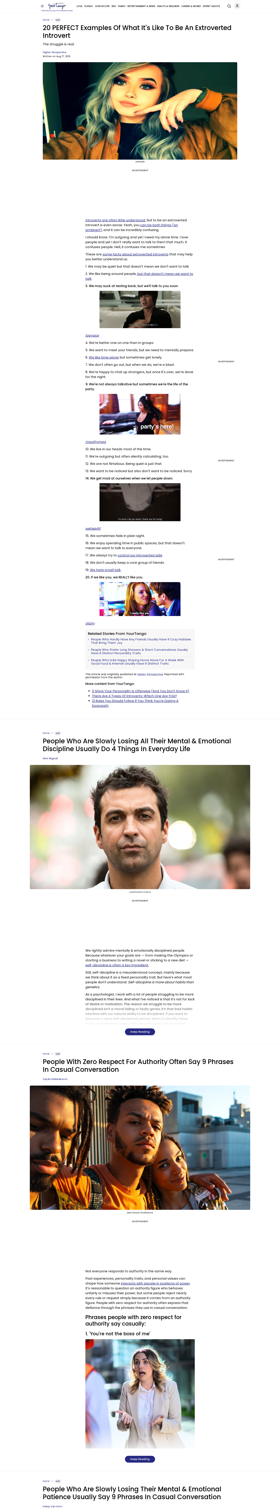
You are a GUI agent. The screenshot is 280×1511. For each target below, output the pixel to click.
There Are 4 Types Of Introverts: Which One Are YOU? (134, 696)
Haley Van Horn (52, 1506)
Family (122, 6)
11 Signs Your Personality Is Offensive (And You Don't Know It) (140, 691)
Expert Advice (211, 6)
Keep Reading (140, 1032)
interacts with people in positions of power (155, 1283)
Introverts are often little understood (115, 220)
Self (113, 6)
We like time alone (104, 357)
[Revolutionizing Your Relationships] (57, 6)
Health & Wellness (168, 6)
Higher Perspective (54, 52)
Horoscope (102, 6)
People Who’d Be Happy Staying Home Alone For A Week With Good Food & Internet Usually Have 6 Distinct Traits (137, 661)
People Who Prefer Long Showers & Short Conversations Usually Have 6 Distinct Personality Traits (139, 651)
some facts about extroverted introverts (136, 254)
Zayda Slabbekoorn (55, 1079)
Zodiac (88, 6)
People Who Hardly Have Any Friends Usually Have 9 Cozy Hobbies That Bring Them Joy (141, 641)
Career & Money (191, 6)
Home (46, 19)
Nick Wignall (50, 758)
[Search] (228, 5)
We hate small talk (105, 570)
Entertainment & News (141, 6)
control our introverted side (140, 555)
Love (79, 6)
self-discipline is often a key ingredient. (117, 965)
